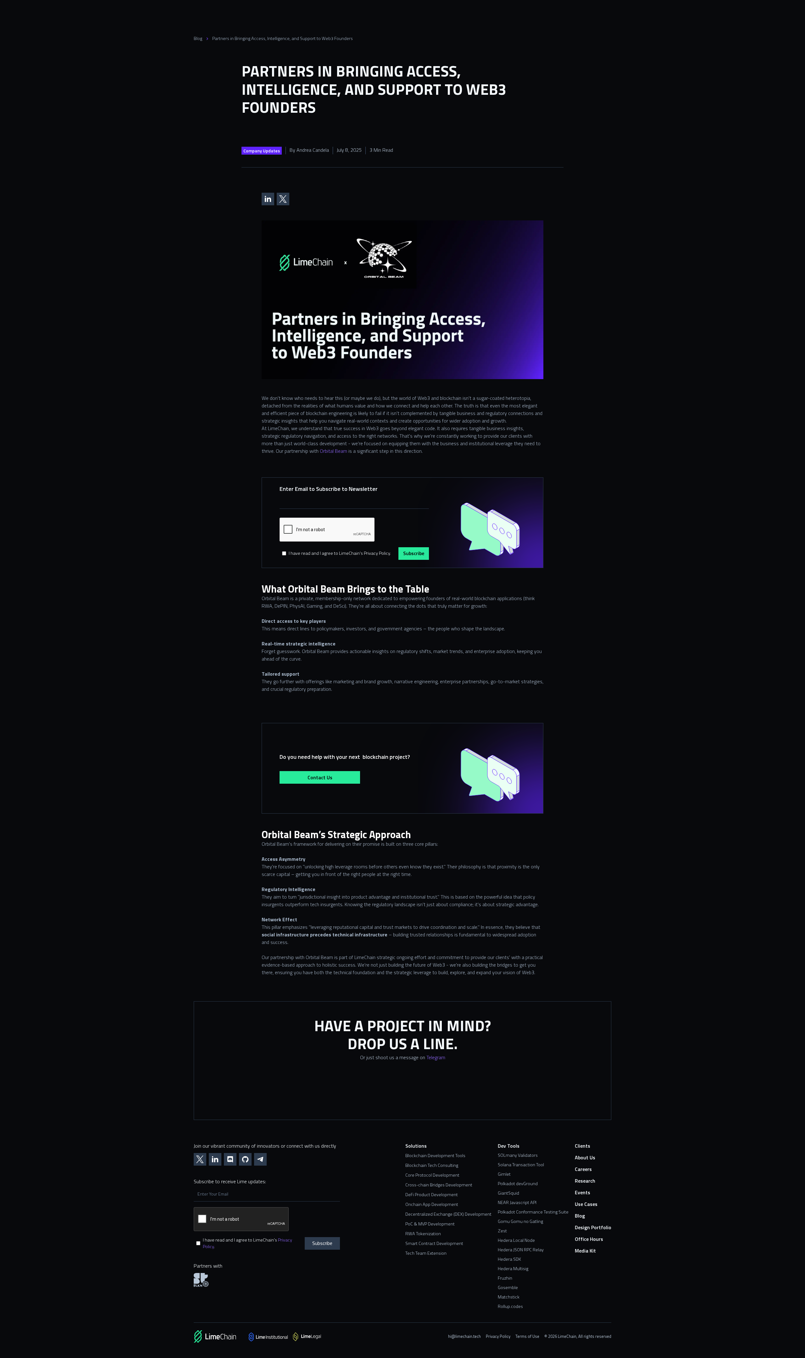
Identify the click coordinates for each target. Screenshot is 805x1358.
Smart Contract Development (434, 1243)
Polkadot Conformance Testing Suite (533, 1211)
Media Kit (585, 1250)
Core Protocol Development (432, 1175)
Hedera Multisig (513, 1268)
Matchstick (508, 1296)
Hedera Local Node (516, 1240)
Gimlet (504, 1174)
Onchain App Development (431, 1204)
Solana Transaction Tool (521, 1164)
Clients (582, 1146)
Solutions (416, 1146)
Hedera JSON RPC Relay (521, 1249)
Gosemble (508, 1287)
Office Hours (589, 1239)
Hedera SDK (509, 1259)
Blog (198, 38)
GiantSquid (508, 1193)
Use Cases (586, 1204)
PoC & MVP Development (430, 1224)
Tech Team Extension (426, 1253)
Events (582, 1192)
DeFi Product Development (431, 1194)
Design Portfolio (593, 1227)
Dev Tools (508, 1146)
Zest (502, 1230)
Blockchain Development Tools (435, 1155)
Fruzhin (505, 1278)
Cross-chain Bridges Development (438, 1185)
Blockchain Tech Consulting (431, 1165)
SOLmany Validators (518, 1155)
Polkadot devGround (518, 1183)
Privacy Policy (498, 1336)
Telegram (435, 1057)
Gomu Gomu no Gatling (520, 1221)
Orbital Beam (333, 451)
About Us (585, 1157)
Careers (583, 1169)
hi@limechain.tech (464, 1336)
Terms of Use (527, 1336)
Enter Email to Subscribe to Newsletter (329, 489)
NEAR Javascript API (517, 1202)
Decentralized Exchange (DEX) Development (448, 1214)
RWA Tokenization (423, 1233)
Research (585, 1181)
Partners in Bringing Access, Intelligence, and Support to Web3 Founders (282, 38)
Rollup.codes (510, 1306)
